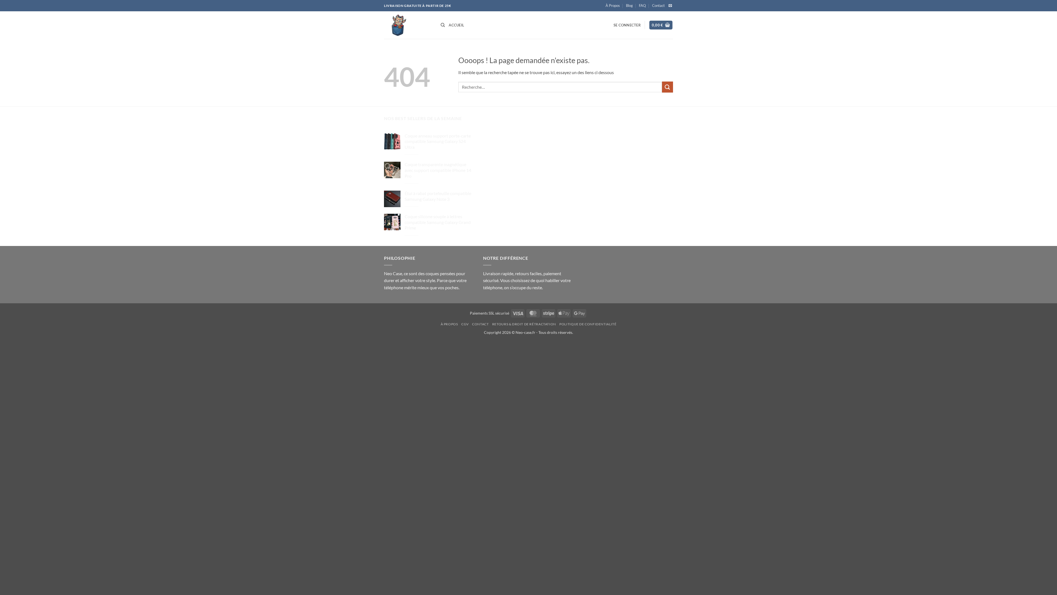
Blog (629, 5)
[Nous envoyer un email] (670, 6)
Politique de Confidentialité (587, 324)
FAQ (642, 5)
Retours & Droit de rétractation (524, 324)
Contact (658, 5)
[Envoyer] (667, 87)
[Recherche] (443, 25)
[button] (627, 25)
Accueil (456, 25)
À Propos (613, 5)
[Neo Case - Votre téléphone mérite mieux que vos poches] (408, 25)
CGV (465, 324)
